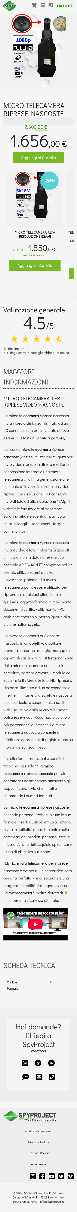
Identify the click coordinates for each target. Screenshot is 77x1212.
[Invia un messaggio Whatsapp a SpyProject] (25, 1063)
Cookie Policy (38, 1153)
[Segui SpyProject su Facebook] (42, 1176)
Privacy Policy (38, 1142)
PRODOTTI (65, 6)
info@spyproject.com (52, 1201)
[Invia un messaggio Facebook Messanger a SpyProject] (51, 1063)
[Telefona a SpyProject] (52, 8)
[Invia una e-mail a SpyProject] (45, 8)
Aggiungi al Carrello (38, 157)
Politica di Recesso (38, 1131)
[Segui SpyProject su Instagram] (33, 1176)
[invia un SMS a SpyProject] (25, 1076)
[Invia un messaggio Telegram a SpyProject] (38, 1063)
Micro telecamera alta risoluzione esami (35, 234)
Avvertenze (38, 1164)
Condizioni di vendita (40, 1120)
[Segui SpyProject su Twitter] (61, 1176)
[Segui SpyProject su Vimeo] (71, 1176)
